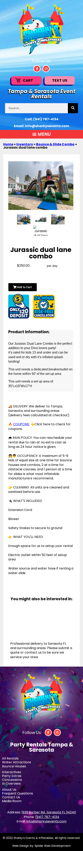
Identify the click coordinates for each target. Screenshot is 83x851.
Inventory (24, 144)
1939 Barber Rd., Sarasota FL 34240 (49, 812)
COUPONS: (21, 424)
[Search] (73, 108)
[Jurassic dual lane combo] (23, 219)
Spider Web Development (53, 846)
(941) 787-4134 (45, 119)
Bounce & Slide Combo (55, 144)
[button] (41, 134)
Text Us (59, 80)
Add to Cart (24, 287)
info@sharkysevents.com (47, 126)
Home (8, 144)
